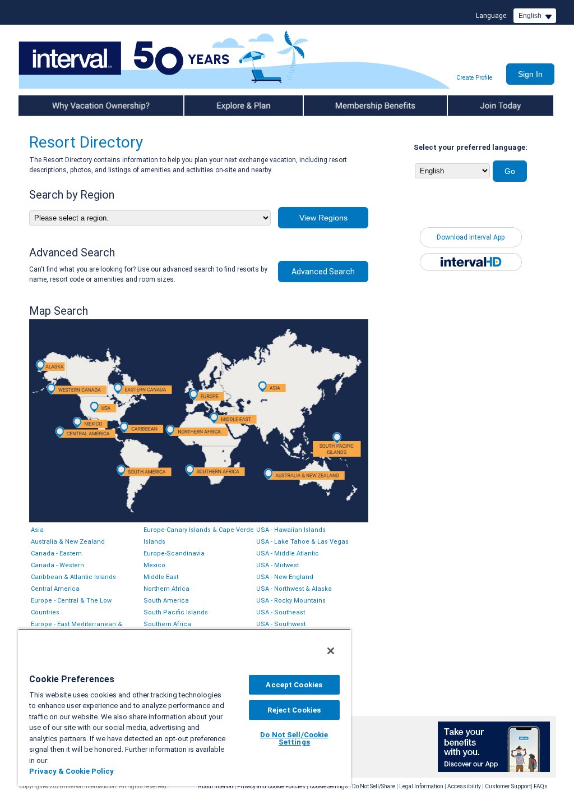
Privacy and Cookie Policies (271, 786)
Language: (492, 16)
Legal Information (421, 786)
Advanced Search (323, 271)
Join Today (465, 105)
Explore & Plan (207, 105)
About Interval (215, 786)
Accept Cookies (294, 685)
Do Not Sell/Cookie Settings (294, 738)
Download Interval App (470, 237)
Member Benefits (331, 105)
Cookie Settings (328, 786)
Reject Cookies (294, 710)
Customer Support (508, 786)
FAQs (541, 786)
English (530, 16)
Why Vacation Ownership (58, 105)
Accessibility (464, 786)
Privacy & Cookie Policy (71, 771)
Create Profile (474, 77)
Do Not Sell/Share (373, 786)
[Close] (330, 650)
